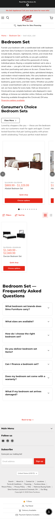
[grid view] (45, 215)
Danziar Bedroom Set (12, 256)
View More (9, 120)
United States (26, 473)
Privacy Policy (19, 487)
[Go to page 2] (21, 209)
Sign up (39, 461)
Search (10, 481)
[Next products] (52, 174)
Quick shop (23, 195)
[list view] (51, 215)
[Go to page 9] (36, 209)
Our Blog (44, 489)
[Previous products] (2, 174)
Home (3, 36)
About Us (19, 481)
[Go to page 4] (25, 209)
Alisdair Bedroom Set (14, 188)
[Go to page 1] (19, 209)
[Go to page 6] (29, 209)
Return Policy (7, 487)
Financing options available (13, 100)
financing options (23, 370)
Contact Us (30, 481)
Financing (27, 484)
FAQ (29, 487)
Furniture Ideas (39, 484)
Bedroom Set (14, 36)
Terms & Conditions (14, 484)
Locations (40, 481)
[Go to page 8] (34, 209)
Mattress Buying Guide (42, 487)
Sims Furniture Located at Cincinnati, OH (23, 489)
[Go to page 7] (31, 209)
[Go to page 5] (27, 209)
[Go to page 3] (23, 209)
